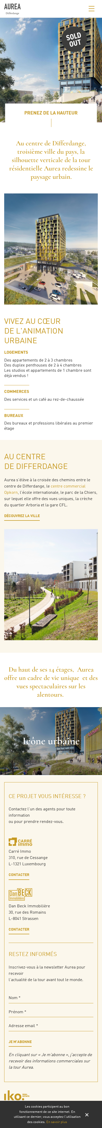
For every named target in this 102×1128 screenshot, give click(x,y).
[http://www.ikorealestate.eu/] (51, 1095)
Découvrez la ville (22, 516)
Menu (91, 8)
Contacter (19, 875)
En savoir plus (56, 1122)
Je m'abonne (20, 1042)
